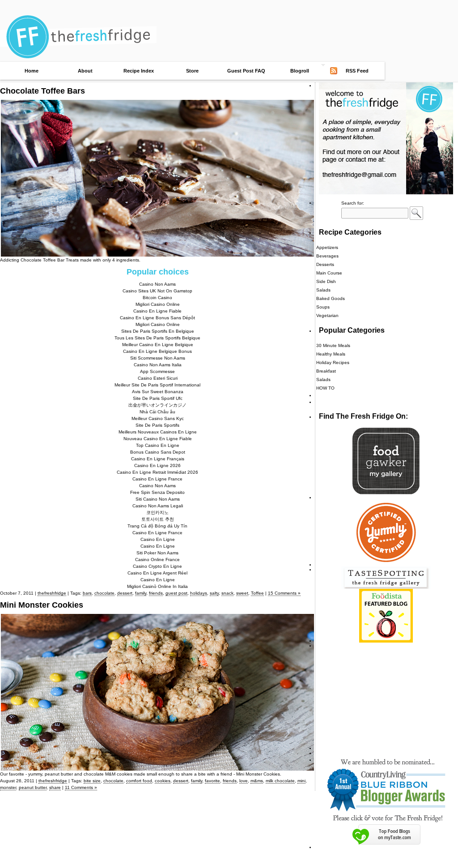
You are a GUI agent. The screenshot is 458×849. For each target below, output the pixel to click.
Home (31, 70)
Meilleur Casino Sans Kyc (157, 418)
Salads (323, 289)
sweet (242, 593)
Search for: (352, 203)
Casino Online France (157, 559)
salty (214, 593)
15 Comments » (284, 593)
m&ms (256, 780)
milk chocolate (280, 780)
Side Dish (326, 281)
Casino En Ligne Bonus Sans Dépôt (157, 317)
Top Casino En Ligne (157, 445)
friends (156, 593)
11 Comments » (81, 787)
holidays (198, 593)
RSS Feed (357, 70)
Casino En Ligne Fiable (157, 311)
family (140, 593)
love (243, 780)
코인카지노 (157, 512)
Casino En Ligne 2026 (157, 465)
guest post (176, 593)
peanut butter (33, 787)
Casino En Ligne (157, 539)
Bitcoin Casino (157, 297)
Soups (323, 306)
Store (192, 70)
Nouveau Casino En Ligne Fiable (157, 438)
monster (8, 787)
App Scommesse (157, 371)
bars (87, 593)
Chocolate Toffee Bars (42, 90)
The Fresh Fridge (229, 14)
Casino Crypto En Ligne (157, 566)
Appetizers (327, 247)
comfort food (139, 780)
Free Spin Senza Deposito (157, 492)
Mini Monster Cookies (41, 604)
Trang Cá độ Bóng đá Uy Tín (157, 525)
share (55, 787)
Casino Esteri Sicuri (158, 378)
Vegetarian (327, 315)
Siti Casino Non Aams (158, 499)
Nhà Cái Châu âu (157, 411)
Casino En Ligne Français (157, 458)
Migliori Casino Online (158, 304)
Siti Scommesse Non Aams (157, 358)
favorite (212, 780)
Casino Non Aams (157, 284)
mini (301, 780)
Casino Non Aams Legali (157, 505)
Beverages (327, 255)
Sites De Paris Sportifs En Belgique (157, 331)
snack (227, 593)
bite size (92, 780)
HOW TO (325, 388)
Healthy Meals (330, 354)
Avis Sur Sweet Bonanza (157, 391)
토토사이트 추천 (157, 519)
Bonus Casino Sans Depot (157, 452)
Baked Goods (330, 298)
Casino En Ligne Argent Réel (157, 572)
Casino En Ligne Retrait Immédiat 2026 (157, 472)
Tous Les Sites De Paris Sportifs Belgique (157, 337)
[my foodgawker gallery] (386, 492)
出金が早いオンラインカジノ (157, 405)
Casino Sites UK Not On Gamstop (157, 290)
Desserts (325, 264)
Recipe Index (138, 70)
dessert (124, 593)
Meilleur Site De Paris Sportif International (157, 384)
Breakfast (326, 371)
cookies (162, 780)
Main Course (329, 272)
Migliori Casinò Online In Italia (157, 586)
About (85, 70)
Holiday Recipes (332, 362)
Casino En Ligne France (157, 478)
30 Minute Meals (333, 345)
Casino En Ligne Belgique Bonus (157, 351)
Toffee (257, 593)
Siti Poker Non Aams (157, 552)
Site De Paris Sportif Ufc (157, 398)
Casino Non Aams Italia (158, 364)
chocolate (104, 593)
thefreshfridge (52, 593)
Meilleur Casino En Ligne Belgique (157, 344)
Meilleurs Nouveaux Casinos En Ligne (158, 431)
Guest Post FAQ (246, 70)
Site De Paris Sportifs (157, 425)
